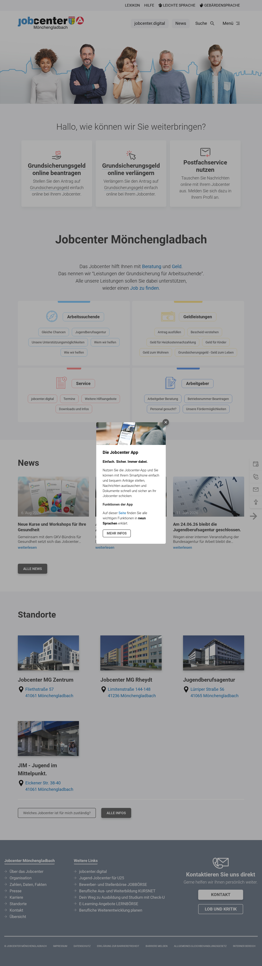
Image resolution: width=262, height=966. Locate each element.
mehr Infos (117, 533)
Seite (122, 513)
